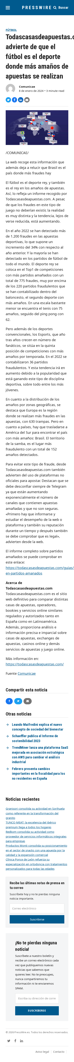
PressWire (37, 7)
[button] (8, 7)
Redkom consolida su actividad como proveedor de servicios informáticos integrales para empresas (36, 836)
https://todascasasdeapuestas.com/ (35, 664)
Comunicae (27, 86)
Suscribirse (37, 919)
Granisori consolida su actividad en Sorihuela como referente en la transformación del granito (35, 813)
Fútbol (11, 30)
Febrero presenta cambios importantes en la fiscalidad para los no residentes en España (38, 774)
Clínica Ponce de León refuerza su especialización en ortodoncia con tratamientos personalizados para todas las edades (36, 864)
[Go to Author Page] (10, 88)
